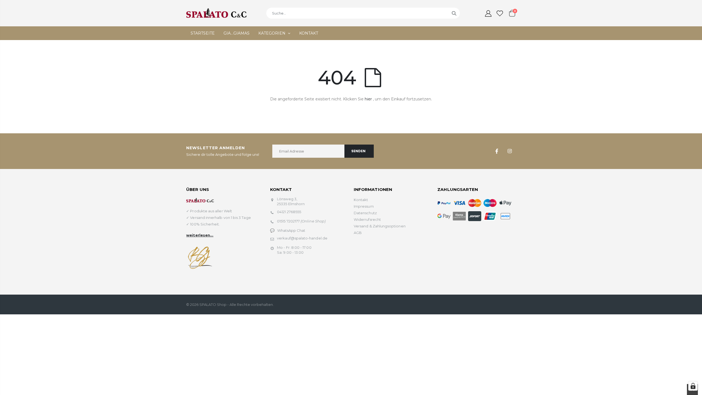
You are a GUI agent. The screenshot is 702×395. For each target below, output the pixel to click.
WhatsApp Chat (291, 230)
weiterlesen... (199, 235)
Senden (358, 151)
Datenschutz (365, 213)
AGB (358, 232)
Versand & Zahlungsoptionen (380, 226)
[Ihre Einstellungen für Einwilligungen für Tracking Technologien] (693, 386)
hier (368, 99)
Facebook (496, 151)
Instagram (509, 151)
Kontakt (361, 200)
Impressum (364, 206)
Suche (454, 13)
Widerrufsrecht (367, 219)
